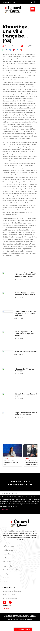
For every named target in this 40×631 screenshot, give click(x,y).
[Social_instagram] (34, 2)
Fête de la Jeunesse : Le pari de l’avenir (25, 395)
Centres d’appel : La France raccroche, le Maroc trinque (24, 294)
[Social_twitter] (32, 2)
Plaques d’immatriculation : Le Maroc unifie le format (25, 414)
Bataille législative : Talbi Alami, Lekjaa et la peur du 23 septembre (25, 333)
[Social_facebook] (29, 2)
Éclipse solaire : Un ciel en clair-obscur (24, 370)
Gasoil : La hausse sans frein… (25, 351)
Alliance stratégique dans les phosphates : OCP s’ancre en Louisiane (25, 313)
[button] (32, 9)
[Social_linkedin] (37, 2)
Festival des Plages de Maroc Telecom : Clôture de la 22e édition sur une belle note (25, 275)
